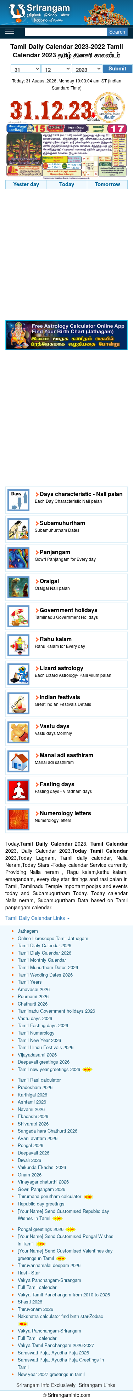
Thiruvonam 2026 (35, 1309)
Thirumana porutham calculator (49, 1196)
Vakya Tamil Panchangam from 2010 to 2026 (64, 1294)
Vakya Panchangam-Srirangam (49, 1280)
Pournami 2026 (33, 996)
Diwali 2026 (29, 1160)
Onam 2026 (29, 1174)
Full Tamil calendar (37, 1287)
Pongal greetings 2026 (40, 1229)
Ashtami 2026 (32, 1101)
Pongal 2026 (30, 1145)
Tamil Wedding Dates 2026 (45, 974)
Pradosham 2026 (35, 1087)
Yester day (26, 184)
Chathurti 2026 (33, 1003)
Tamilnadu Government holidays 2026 (56, 1010)
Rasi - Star (29, 1272)
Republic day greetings (41, 1203)
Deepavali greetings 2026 (44, 1061)
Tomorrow (107, 184)
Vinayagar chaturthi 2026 (43, 1181)
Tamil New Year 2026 (39, 1040)
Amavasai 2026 (34, 989)
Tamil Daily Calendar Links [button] (35, 917)
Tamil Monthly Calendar (42, 959)
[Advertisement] (66, 255)
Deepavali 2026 (33, 1152)
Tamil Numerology (36, 1032)
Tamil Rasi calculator (39, 1079)
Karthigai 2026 (32, 1094)
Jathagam (28, 930)
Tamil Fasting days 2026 (43, 1025)
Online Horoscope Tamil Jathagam (53, 938)
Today (66, 184)
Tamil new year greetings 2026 (49, 1069)
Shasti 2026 (30, 1301)
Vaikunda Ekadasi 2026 (42, 1167)
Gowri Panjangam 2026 (41, 1189)
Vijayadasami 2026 (37, 1054)
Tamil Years (30, 981)
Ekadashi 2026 (33, 1116)
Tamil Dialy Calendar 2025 (44, 945)
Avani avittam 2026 (37, 1138)
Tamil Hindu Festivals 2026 (45, 1047)
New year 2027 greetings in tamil (51, 1374)
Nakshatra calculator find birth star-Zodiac (60, 1316)
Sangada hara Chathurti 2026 (47, 1130)
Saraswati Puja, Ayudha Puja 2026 (53, 1352)
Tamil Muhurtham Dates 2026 (48, 967)
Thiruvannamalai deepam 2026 (49, 1265)
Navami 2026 (31, 1109)
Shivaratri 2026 (33, 1123)
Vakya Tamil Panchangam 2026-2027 (56, 1345)
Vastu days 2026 (35, 1018)
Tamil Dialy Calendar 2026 (44, 952)
